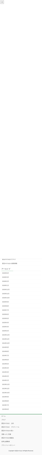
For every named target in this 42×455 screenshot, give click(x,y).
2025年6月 (5, 314)
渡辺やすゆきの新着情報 (9, 263)
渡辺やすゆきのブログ (9, 259)
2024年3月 (5, 372)
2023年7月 (5, 405)
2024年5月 (5, 364)
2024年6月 (5, 359)
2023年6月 (5, 409)
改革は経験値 (5, 441)
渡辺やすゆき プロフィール (10, 427)
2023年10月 (6, 392)
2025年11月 (5, 293)
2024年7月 (5, 355)
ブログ (3, 419)
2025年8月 (5, 306)
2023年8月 (5, 401)
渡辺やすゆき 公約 (7, 423)
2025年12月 (6, 289)
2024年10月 (6, 343)
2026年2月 (5, 281)
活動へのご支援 (6, 434)
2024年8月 (5, 351)
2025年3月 (5, 326)
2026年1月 (5, 285)
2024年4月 (5, 368)
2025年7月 (5, 310)
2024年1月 (5, 380)
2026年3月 (5, 277)
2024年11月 (5, 339)
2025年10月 (6, 298)
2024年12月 (6, 335)
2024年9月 (5, 347)
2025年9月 (5, 302)
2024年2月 (5, 376)
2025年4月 (5, 322)
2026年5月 (5, 273)
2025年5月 (5, 318)
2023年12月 (6, 384)
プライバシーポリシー (8, 445)
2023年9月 (5, 397)
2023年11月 (5, 388)
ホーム (3, 416)
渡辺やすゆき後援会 (7, 438)
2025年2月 (5, 331)
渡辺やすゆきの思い (7, 430)
